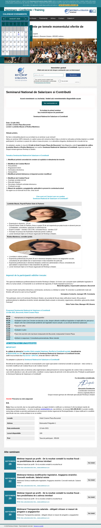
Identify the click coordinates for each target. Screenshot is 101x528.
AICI (34, 5)
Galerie (70, 18)
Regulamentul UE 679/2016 (42, 82)
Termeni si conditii (38, 526)
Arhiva (53, 18)
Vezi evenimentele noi (50, 103)
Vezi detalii (91, 463)
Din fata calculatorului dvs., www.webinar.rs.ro (33, 467)
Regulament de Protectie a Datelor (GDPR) (41, 1)
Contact (61, 18)
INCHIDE (31, 33)
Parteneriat (43, 18)
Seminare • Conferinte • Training (24, 9)
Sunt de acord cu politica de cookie (68, 5)
